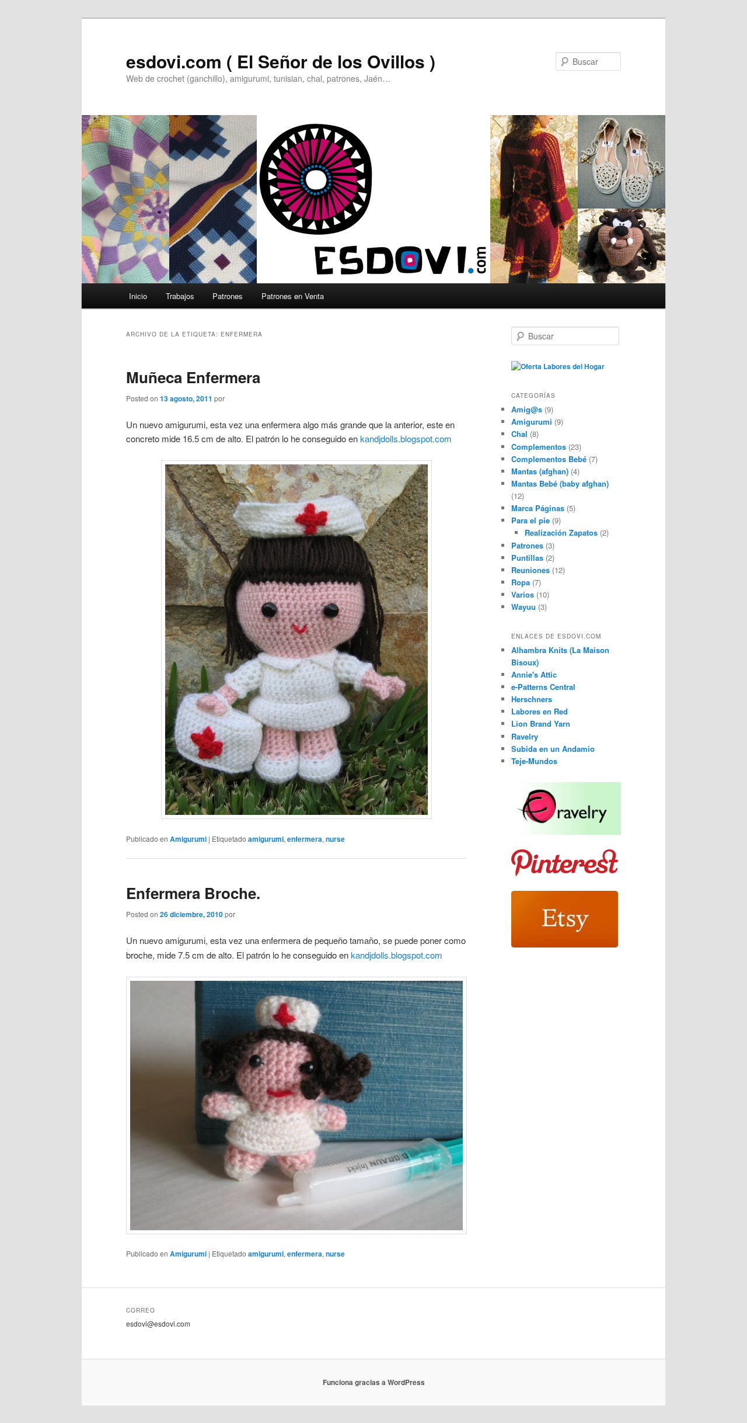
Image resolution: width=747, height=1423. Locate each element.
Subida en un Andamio (553, 748)
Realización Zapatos (561, 532)
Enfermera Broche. (193, 893)
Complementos (538, 446)
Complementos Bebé (549, 458)
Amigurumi (188, 839)
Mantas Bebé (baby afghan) (560, 483)
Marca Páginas (537, 507)
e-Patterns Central (543, 686)
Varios (522, 594)
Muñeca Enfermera (193, 377)
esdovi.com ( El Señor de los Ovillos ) (280, 61)
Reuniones (530, 569)
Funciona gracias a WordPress (374, 1382)
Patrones (227, 295)
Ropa (520, 582)
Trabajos (180, 295)
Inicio (138, 295)
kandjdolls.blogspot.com (405, 438)
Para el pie (530, 520)
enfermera (304, 839)
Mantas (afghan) (539, 471)
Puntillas (527, 557)
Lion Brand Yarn (540, 723)
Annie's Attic (534, 674)
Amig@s (526, 409)
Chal (519, 433)
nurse (335, 839)
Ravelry (524, 736)
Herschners (531, 698)
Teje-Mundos (534, 760)
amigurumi (266, 839)
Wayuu (523, 606)
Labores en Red (539, 711)
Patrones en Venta (292, 295)
